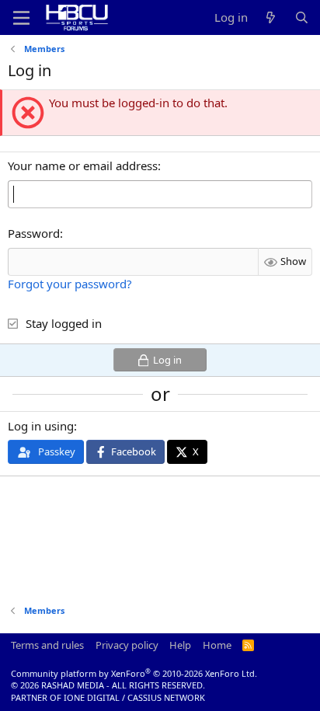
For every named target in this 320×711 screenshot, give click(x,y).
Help (180, 645)
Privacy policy (127, 645)
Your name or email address (83, 165)
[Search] (302, 17)
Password (34, 233)
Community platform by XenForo (134, 673)
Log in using (41, 426)
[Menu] (21, 17)
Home (217, 645)
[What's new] (271, 17)
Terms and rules (47, 645)
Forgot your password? (70, 283)
